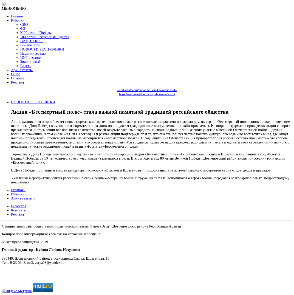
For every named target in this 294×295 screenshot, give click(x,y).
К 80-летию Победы (36, 33)
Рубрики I (19, 194)
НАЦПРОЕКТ (31, 41)
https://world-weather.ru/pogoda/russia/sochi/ (147, 94)
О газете (17, 78)
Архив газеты (22, 70)
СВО (24, 24)
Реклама (17, 82)
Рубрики (18, 20)
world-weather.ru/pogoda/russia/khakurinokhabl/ (147, 90)
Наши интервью (33, 53)
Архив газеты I (23, 198)
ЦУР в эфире (30, 57)
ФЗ (22, 29)
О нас (15, 74)
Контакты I (19, 210)
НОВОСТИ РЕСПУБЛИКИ (42, 49)
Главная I (18, 190)
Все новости (30, 45)
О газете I (18, 206)
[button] (14, 8)
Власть (25, 66)
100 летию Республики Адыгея (44, 37)
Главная (17, 16)
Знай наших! (30, 62)
